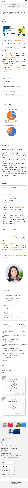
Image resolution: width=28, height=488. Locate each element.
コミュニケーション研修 (7, 368)
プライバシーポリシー (6, 462)
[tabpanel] (14, 291)
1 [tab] (14, 322)
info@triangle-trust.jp (12, 457)
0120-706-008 (11, 459)
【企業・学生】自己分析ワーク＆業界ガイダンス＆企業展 (14, 353)
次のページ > (22, 324)
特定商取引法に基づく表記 (7, 474)
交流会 (3, 373)
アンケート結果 (7, 81)
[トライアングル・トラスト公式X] (10, 445)
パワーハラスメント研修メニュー (10, 94)
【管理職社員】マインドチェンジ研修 (10, 339)
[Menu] (26, 1)
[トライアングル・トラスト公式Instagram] (6, 445)
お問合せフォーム (21, 255)
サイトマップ (4, 466)
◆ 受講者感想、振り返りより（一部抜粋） (12, 86)
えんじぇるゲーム (5, 365)
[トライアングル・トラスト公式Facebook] (2, 445)
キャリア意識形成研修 (6, 370)
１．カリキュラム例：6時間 (9, 91)
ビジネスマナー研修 (6, 363)
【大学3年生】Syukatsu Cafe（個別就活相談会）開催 (13, 350)
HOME (3, 9)
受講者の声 (6, 84)
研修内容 (5, 89)
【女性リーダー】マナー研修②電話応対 (10, 355)
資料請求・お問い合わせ (6, 470)
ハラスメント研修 (5, 360)
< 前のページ (6, 324)
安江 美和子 (7, 290)
